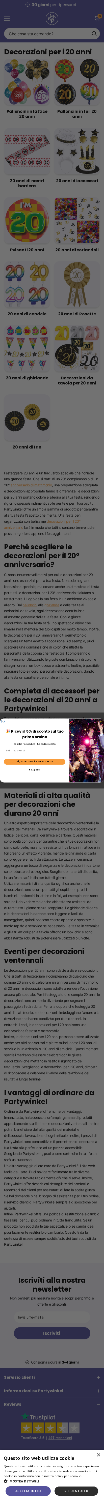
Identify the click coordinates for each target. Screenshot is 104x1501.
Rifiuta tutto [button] (76, 1491)
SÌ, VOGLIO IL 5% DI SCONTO (35, 761)
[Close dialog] (2, 721)
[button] (52, 1481)
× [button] (98, 1455)
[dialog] (52, 1475)
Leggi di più (91, 1476)
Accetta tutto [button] (28, 1491)
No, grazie (34, 770)
